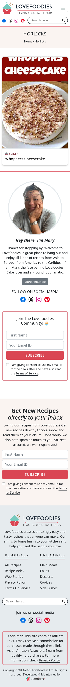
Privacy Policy (15, 582)
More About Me (35, 282)
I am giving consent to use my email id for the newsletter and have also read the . (36, 369)
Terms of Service (27, 373)
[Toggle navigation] (63, 8)
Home (28, 41)
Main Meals (48, 565)
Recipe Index (14, 571)
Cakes (44, 571)
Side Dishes (49, 588)
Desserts (46, 576)
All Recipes (13, 565)
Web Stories (14, 576)
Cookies (46, 582)
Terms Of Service (17, 588)
